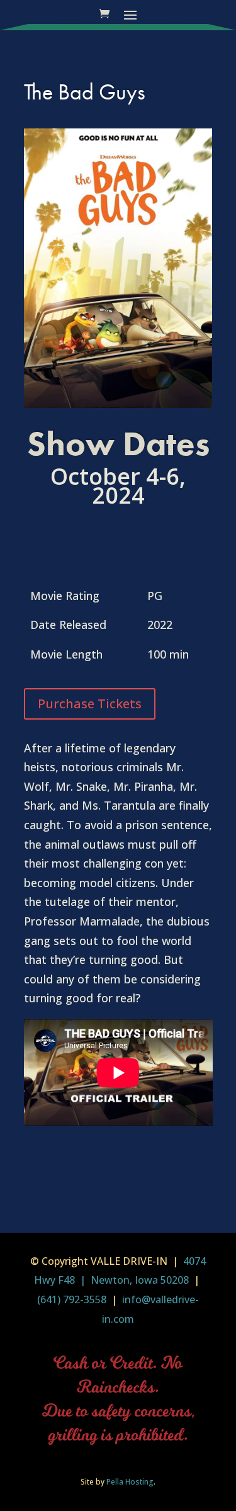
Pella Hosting (130, 1481)
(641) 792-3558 (71, 1299)
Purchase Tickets (90, 703)
